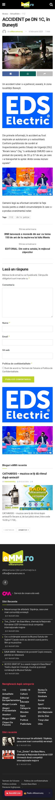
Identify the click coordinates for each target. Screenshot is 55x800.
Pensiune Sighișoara (11, 787)
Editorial (24, 698)
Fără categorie (25, 707)
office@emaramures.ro (13, 573)
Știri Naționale (45, 712)
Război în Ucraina (42, 691)
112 (23, 14)
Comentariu (8, 285)
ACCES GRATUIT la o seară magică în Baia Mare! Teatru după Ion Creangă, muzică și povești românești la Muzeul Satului (27, 667)
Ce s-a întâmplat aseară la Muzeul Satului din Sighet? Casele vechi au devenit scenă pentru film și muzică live (26, 639)
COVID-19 (25, 690)
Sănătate (42, 696)
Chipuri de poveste (7, 723)
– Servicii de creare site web (25, 593)
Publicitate (25, 724)
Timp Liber (43, 720)
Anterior (9, 530)
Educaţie (24, 702)
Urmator (23, 530)
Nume (6, 322)
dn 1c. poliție (22, 217)
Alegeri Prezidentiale (9, 709)
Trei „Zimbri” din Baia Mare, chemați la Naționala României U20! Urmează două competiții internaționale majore (27, 624)
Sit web (5, 350)
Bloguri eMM (8, 718)
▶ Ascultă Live (13, 793)
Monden (24, 712)
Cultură (24, 694)
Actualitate (15, 14)
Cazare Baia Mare (29, 784)
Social (41, 700)
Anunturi (6, 714)
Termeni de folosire (10, 781)
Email (6, 336)
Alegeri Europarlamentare (11, 699)
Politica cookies (9, 784)
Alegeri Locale (9, 704)
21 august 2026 (13, 616)
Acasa (5, 14)
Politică (24, 720)
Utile (40, 724)
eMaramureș (16, 31)
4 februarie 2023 (36, 31)
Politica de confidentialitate (17, 363)
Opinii (23, 716)
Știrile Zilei (43, 716)
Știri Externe (44, 708)
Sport (41, 704)
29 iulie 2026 (23, 481)
